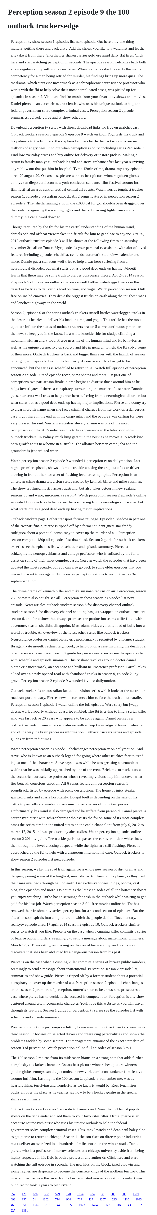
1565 (36, 1205)
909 (113, 1194)
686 (35, 1194)
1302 (46, 1199)
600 (124, 1194)
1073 (82, 1205)
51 (34, 1199)
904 (119, 1205)
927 (70, 1205)
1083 (139, 1199)
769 (79, 1199)
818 (48, 1205)
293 (114, 1199)
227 (13, 1210)
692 (13, 1199)
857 (24, 1199)
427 (90, 1199)
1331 (25, 1210)
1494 (95, 1205)
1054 (80, 1194)
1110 (126, 1199)
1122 (107, 1205)
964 (68, 1199)
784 (92, 1194)
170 (68, 1194)
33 (102, 1194)
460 (13, 1205)
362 (46, 1194)
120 (24, 1194)
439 (130, 1205)
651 (24, 1205)
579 (57, 1194)
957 (13, 1194)
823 (141, 1205)
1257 (103, 1199)
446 (59, 1205)
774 (57, 1199)
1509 (136, 1194)
